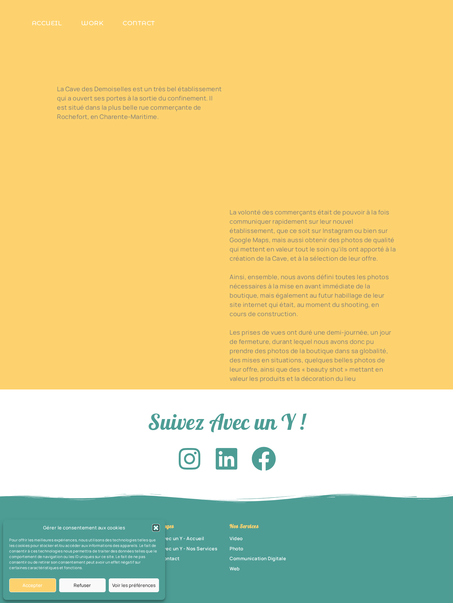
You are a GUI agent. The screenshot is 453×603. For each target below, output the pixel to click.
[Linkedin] (226, 458)
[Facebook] (263, 458)
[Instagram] (189, 458)
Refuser (82, 585)
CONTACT (139, 23)
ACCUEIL (47, 23)
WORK (92, 23)
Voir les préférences (134, 585)
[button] (156, 528)
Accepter (32, 585)
